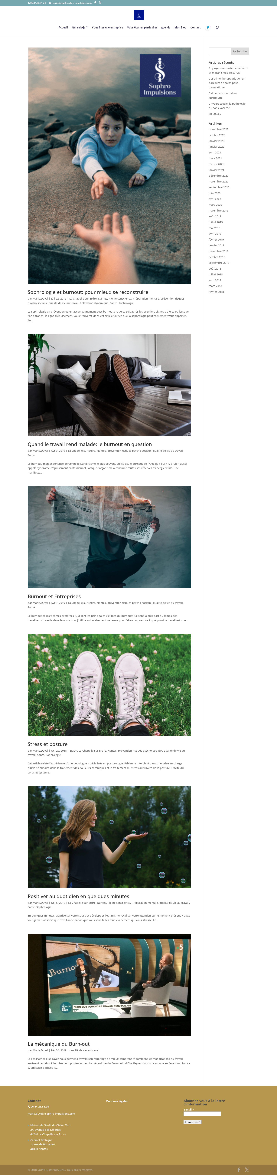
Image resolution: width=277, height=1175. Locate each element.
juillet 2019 (216, 222)
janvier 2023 (216, 141)
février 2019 (216, 239)
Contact (196, 27)
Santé (113, 303)
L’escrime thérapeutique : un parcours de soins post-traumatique (227, 83)
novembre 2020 (218, 181)
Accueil (63, 27)
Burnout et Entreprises (54, 596)
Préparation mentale (146, 298)
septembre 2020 (219, 187)
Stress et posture (48, 744)
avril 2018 (215, 280)
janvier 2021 (216, 170)
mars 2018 (215, 286)
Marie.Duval (40, 298)
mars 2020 (215, 204)
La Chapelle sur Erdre (83, 298)
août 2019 (215, 216)
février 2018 (216, 292)
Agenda (165, 27)
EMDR (73, 750)
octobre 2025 (217, 135)
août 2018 (215, 268)
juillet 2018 (216, 274)
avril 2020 (215, 199)
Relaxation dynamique (94, 303)
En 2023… (215, 114)
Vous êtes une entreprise (107, 27)
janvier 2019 (216, 245)
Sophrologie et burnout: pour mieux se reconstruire (88, 292)
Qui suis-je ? (80, 27)
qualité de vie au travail (63, 303)
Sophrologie (126, 303)
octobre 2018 (217, 257)
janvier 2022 (216, 146)
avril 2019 (215, 233)
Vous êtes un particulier (142, 27)
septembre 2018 (219, 262)
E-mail (189, 1109)
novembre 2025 (218, 129)
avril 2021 (215, 152)
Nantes (102, 298)
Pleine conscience (120, 298)
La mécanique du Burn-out (59, 1043)
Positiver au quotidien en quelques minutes (78, 896)
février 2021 (216, 164)
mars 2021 (215, 158)
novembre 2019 (218, 210)
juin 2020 (214, 193)
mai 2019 (214, 228)
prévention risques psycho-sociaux (129, 450)
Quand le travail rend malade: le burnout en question (90, 444)
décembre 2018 (218, 251)
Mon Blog (180, 27)
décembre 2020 (218, 175)
